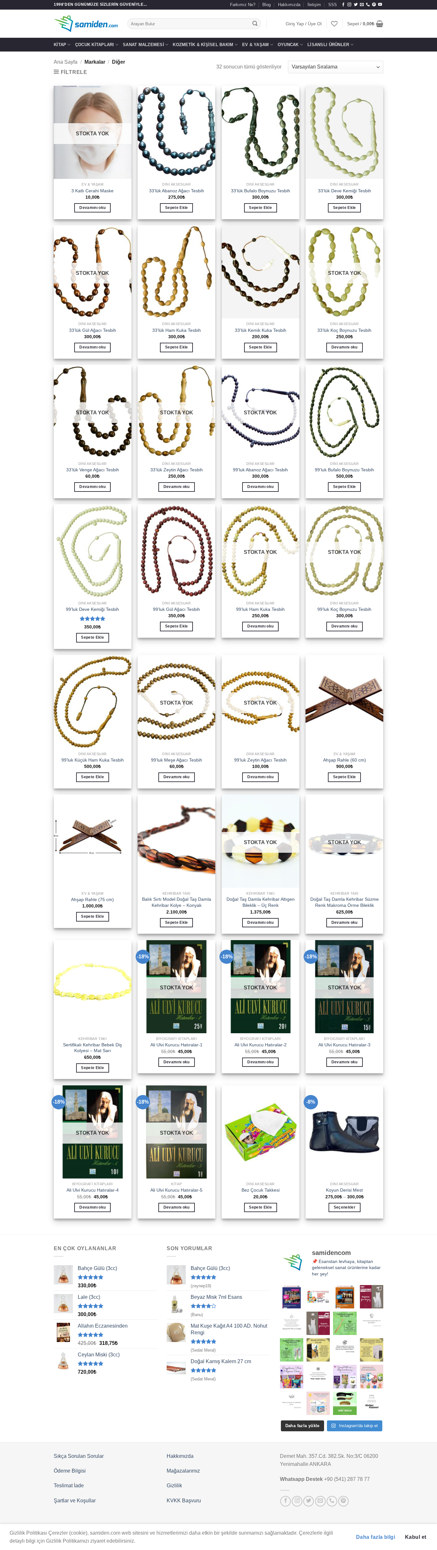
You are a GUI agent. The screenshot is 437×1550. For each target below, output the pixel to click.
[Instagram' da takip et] (349, 5)
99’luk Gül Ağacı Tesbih (176, 609)
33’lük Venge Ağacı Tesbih (92, 469)
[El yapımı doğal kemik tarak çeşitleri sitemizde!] (344, 1403)
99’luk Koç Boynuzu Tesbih (344, 609)
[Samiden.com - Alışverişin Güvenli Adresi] (86, 23)
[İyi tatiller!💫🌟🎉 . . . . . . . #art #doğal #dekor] (318, 1376)
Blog (266, 4)
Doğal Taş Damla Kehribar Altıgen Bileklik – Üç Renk (260, 902)
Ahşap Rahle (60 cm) (344, 760)
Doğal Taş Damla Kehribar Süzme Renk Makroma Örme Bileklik (344, 902)
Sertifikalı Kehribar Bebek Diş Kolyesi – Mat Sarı (92, 1047)
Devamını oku (92, 208)
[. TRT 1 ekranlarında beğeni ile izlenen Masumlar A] (371, 1296)
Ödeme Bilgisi (70, 1471)
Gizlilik (174, 1485)
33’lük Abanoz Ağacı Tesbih (176, 190)
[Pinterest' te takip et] (374, 5)
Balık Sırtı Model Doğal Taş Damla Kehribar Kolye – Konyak (176, 902)
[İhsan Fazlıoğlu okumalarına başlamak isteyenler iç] (371, 1350)
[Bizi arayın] (368, 5)
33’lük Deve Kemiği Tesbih (344, 190)
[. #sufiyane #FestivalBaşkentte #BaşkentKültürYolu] (291, 1296)
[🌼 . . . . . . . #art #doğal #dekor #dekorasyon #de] (291, 1350)
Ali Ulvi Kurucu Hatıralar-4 (93, 1190)
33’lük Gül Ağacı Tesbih (92, 330)
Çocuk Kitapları (94, 44)
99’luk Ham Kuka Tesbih (260, 609)
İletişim (314, 4)
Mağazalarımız (183, 1471)
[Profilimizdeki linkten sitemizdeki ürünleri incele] (344, 1323)
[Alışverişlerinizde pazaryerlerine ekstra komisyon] (371, 1403)
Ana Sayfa (65, 62)
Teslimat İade (69, 1485)
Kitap (60, 44)
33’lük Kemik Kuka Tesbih (260, 330)
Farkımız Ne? (242, 4)
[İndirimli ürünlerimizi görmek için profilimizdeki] (371, 1376)
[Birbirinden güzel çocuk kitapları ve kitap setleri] (318, 1403)
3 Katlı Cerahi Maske (92, 190)
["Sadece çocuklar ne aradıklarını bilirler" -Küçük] (291, 1403)
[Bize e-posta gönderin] (362, 5)
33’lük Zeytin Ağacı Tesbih (176, 469)
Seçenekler (344, 1207)
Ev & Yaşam (255, 44)
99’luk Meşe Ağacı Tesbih (176, 760)
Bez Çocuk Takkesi (261, 1190)
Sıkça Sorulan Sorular (79, 1456)
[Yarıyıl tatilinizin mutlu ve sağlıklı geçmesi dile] (344, 1376)
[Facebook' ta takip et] (343, 5)
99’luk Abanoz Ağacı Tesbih (260, 469)
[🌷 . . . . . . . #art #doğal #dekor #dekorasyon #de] (344, 1350)
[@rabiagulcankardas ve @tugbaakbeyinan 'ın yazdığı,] (291, 1376)
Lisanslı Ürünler (328, 44)
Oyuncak (288, 44)
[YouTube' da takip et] (380, 5)
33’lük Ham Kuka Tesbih (176, 330)
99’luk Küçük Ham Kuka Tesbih (92, 760)
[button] (304, 23)
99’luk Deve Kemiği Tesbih (92, 609)
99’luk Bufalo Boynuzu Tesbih (344, 469)
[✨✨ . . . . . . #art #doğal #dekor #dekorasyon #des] (371, 1323)
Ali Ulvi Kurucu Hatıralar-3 (344, 1044)
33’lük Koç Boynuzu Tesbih (344, 330)
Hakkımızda (289, 4)
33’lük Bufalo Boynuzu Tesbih (260, 190)
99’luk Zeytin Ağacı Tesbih (260, 760)
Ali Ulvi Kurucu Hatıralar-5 (176, 1190)
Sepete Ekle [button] (176, 208)
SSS (332, 4)
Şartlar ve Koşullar (75, 1500)
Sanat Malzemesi (143, 44)
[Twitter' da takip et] (356, 5)
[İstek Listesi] (334, 24)
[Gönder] (255, 23)
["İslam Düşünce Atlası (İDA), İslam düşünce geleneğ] (318, 1350)
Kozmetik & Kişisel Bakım (203, 44)
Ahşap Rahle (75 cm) (92, 899)
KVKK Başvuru (184, 1500)
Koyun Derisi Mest (344, 1190)
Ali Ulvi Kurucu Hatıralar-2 (260, 1044)
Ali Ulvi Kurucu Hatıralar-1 (176, 1044)
